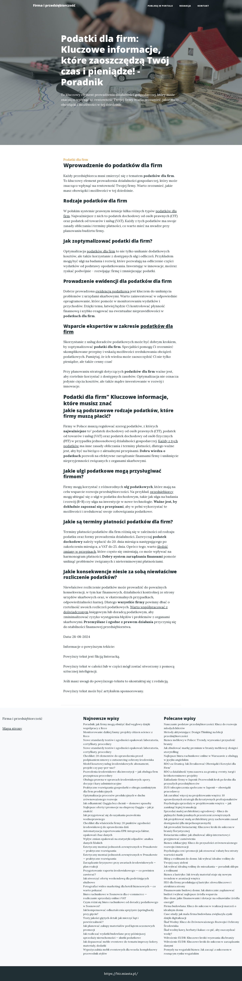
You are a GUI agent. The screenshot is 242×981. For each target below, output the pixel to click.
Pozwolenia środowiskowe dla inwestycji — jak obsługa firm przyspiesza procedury (120, 773)
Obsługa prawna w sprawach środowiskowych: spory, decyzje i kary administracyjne (116, 781)
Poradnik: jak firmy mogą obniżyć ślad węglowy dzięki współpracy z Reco (116, 726)
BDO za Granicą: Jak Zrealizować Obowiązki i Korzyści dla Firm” (200, 765)
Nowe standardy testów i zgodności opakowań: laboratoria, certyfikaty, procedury (121, 742)
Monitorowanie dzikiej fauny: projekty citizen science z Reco (118, 734)
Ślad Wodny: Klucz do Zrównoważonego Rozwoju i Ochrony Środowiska (201, 923)
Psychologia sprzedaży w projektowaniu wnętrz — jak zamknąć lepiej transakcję (197, 805)
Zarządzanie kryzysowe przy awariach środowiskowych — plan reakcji (119, 864)
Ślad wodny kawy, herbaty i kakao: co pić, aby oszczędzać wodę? (199, 931)
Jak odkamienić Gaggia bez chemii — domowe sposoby (117, 803)
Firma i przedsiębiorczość (54, 5)
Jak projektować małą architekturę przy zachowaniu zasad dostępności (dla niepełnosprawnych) (201, 821)
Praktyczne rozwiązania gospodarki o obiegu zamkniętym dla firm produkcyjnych (119, 789)
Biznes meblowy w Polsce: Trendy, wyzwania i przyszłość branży (199, 742)
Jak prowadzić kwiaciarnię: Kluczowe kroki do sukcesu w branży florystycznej (199, 829)
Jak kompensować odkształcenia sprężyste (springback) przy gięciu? (118, 912)
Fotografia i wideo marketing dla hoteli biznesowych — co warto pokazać (119, 888)
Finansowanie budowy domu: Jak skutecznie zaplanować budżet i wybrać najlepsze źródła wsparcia (199, 892)
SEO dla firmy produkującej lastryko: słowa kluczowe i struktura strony (197, 884)
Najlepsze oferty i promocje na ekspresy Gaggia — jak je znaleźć (118, 809)
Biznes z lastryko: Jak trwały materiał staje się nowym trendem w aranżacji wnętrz (197, 876)
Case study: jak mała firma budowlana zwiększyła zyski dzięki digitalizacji (198, 916)
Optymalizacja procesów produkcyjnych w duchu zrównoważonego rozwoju (114, 797)
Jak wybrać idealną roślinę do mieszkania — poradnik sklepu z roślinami (201, 868)
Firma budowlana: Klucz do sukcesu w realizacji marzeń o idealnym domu (200, 908)
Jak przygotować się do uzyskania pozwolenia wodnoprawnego (112, 817)
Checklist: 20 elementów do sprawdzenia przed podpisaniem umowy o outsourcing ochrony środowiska (118, 757)
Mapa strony (12, 728)
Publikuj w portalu (160, 5)
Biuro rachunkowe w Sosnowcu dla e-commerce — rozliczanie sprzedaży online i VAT (115, 896)
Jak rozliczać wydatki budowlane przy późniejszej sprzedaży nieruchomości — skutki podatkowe (114, 935)
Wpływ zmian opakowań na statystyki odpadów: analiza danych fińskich (118, 840)
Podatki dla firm (75, 159)
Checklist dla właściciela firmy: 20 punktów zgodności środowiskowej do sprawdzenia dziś (116, 825)
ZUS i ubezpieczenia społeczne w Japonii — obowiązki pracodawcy (197, 789)
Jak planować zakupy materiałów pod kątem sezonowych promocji (119, 927)
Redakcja (185, 5)
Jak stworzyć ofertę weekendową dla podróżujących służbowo (116, 880)
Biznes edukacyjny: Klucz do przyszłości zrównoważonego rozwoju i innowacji (200, 844)
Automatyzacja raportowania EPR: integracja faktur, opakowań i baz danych (116, 833)
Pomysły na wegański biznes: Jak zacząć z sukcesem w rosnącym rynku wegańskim (198, 951)
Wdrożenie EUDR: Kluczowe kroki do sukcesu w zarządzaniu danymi (201, 943)
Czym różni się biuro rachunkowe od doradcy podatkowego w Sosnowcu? (120, 904)
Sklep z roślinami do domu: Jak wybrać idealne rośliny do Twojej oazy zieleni (199, 860)
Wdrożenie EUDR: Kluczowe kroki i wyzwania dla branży (199, 937)
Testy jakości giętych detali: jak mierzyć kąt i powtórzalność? (110, 920)
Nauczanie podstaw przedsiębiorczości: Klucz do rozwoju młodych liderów (200, 726)
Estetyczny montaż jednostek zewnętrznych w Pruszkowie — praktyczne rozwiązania (120, 848)
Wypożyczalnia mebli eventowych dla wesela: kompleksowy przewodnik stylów (120, 951)
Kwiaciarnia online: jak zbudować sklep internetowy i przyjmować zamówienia (197, 836)
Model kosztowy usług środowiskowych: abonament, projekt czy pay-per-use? (116, 765)
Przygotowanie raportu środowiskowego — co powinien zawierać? (118, 872)
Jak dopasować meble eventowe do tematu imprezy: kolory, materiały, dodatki (120, 943)
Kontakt (203, 5)
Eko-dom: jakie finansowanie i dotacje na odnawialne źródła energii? (202, 900)
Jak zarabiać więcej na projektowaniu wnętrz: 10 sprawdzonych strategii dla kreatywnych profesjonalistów (200, 797)
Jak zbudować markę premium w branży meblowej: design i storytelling (201, 750)
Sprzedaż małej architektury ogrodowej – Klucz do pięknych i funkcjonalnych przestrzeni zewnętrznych (197, 813)
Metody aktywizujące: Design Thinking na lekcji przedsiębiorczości (193, 734)
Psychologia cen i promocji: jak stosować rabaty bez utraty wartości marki (201, 852)
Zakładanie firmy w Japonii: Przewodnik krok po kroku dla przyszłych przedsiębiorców (200, 781)
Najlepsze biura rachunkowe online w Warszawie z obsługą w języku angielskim (201, 757)
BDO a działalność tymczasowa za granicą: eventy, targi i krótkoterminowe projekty (199, 773)
